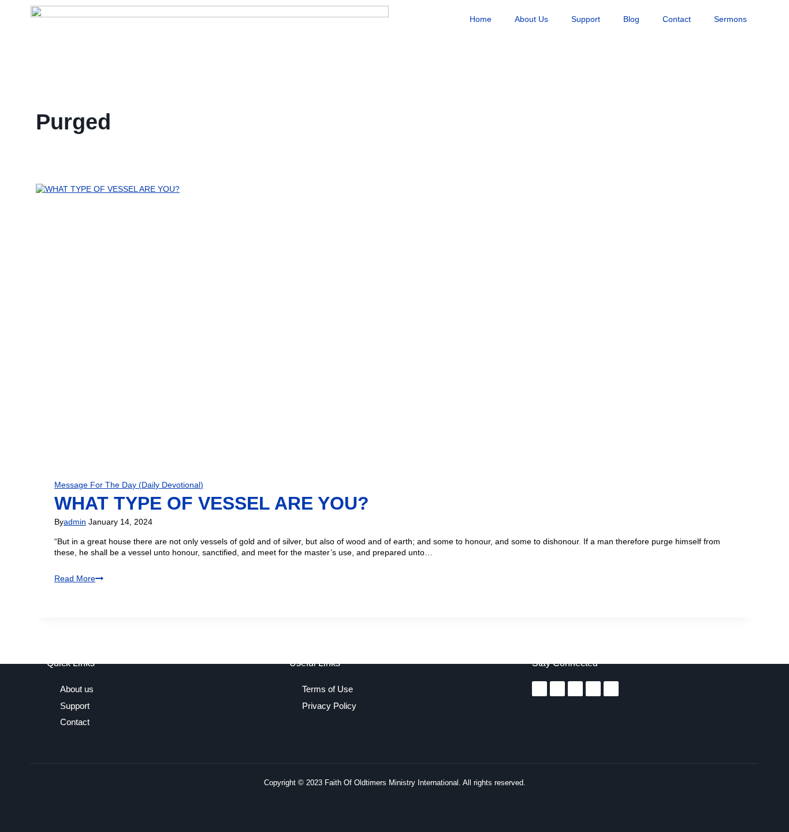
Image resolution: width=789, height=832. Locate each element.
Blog (631, 19)
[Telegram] (593, 688)
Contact (677, 19)
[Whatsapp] (611, 688)
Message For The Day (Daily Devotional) (128, 484)
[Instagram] (557, 688)
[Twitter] (575, 688)
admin (75, 521)
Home (481, 19)
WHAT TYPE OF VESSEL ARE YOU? (211, 503)
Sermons (730, 19)
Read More (78, 578)
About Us (531, 19)
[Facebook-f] (539, 688)
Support (585, 19)
